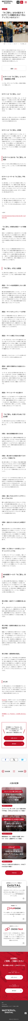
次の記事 (20, 771)
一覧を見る (14, 872)
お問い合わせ (18, 2)
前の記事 (7, 771)
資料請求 (21, 2)
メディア (15, 44)
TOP (4, 44)
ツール (9, 44)
